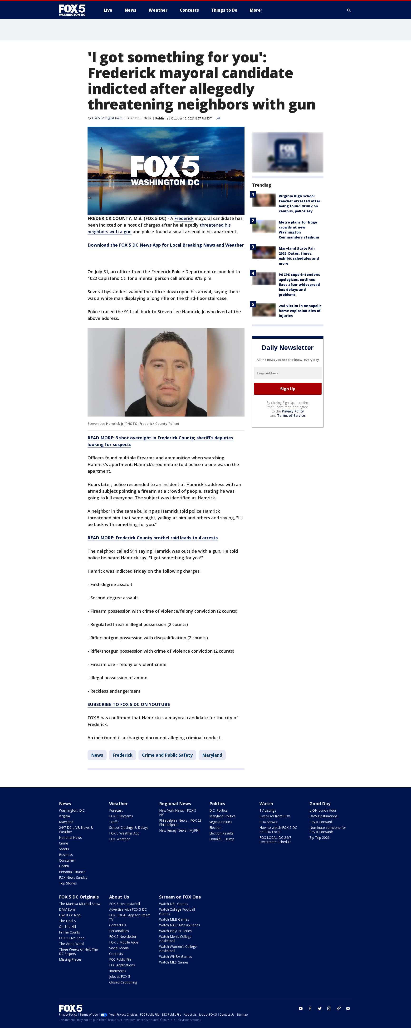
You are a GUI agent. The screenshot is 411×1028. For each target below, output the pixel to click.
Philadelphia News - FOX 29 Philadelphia (180, 822)
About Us (119, 897)
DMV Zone (67, 909)
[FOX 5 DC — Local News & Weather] (74, 10)
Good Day (319, 803)
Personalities (119, 931)
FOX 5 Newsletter (122, 936)
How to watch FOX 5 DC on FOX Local (278, 829)
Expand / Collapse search (349, 10)
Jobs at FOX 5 (119, 976)
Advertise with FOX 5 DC (128, 909)
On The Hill (67, 926)
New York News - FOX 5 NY (177, 812)
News (147, 118)
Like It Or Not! (70, 915)
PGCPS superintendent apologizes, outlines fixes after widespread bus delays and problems (299, 284)
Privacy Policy (293, 411)
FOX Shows (268, 821)
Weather (118, 803)
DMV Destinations (323, 816)
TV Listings (267, 810)
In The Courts (69, 932)
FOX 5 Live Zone (71, 938)
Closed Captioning (123, 982)
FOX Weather (119, 839)
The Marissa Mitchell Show (79, 903)
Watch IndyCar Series (175, 931)
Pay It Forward (320, 821)
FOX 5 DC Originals (79, 897)
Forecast (116, 810)
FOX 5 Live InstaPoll (124, 903)
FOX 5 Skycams (121, 816)
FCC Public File (120, 959)
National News (70, 837)
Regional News (175, 803)
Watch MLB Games (174, 919)
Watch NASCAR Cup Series (179, 925)
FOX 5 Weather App (124, 833)
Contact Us (117, 925)
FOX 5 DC (133, 118)
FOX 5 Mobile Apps (123, 942)
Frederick (184, 218)
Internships (117, 970)
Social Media (119, 948)
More (255, 10)
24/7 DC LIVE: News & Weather (76, 829)
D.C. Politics (218, 810)
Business (66, 854)
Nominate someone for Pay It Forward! (327, 829)
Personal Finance (72, 871)
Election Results (221, 833)
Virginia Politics (220, 821)
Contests (116, 953)
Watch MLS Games (174, 962)
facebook (310, 1008)
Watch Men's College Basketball (175, 938)
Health (64, 866)
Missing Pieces (70, 959)
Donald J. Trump (221, 839)
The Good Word (71, 943)
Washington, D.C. (72, 810)
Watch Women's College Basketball (178, 948)
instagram (329, 1008)
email (348, 1008)
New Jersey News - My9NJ (179, 830)
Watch (266, 803)
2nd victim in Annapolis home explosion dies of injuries (300, 310)
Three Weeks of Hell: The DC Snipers (78, 951)
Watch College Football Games (177, 911)
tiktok (338, 1008)
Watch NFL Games (173, 903)
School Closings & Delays (128, 827)
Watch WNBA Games (175, 956)
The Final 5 (67, 921)
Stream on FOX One (180, 897)
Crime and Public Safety (167, 755)
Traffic (114, 821)
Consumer (67, 860)
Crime (63, 843)
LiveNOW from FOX (274, 816)
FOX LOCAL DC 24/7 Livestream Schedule (275, 839)
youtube (300, 1008)
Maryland (212, 755)
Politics (217, 803)
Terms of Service (291, 415)
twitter (319, 1008)
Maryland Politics (222, 816)
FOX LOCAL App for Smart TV (129, 917)
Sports (64, 849)
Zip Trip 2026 (319, 837)
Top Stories (68, 883)
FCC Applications (122, 965)
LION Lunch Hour (322, 810)
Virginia (64, 816)
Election (215, 827)
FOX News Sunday (73, 877)
